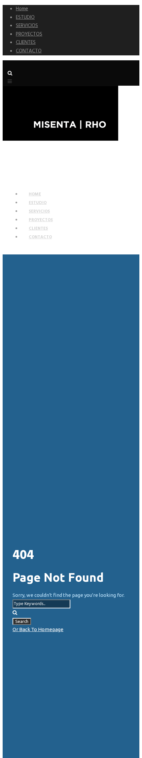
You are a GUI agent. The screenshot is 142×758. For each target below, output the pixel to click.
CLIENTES (26, 42)
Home (22, 9)
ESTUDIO (25, 17)
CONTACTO (29, 51)
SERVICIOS (27, 26)
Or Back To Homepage (38, 629)
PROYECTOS (29, 34)
